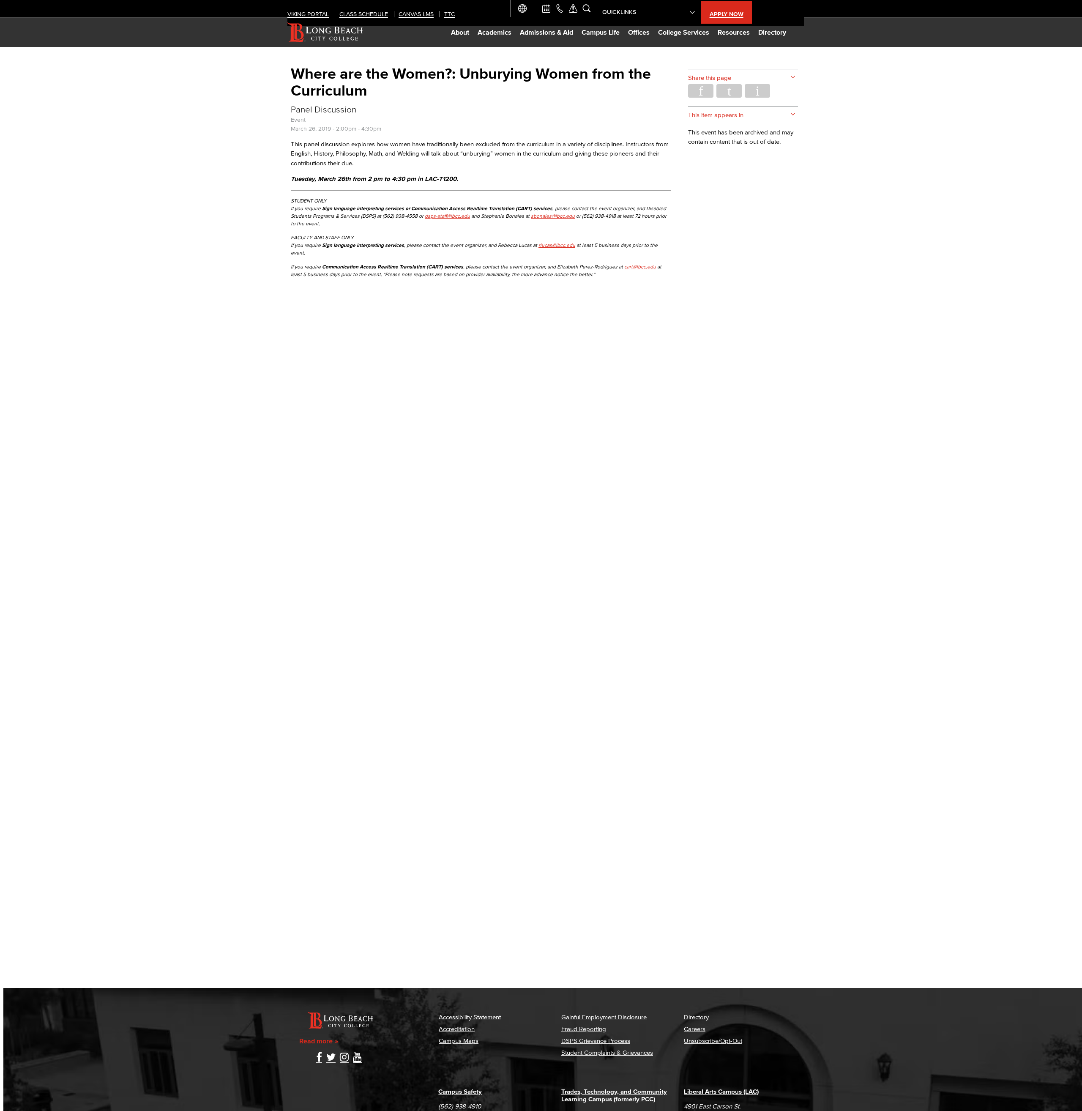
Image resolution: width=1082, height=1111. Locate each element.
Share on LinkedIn (757, 91)
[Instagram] (344, 1058)
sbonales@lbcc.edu (553, 216)
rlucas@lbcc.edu (556, 245)
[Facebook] (319, 1058)
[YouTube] (357, 1058)
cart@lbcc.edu (640, 266)
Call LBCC (560, 8)
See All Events (546, 8)
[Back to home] (325, 32)
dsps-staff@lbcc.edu (447, 216)
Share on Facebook (700, 91)
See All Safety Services (573, 8)
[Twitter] (331, 1058)
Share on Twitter (729, 91)
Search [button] (587, 8)
